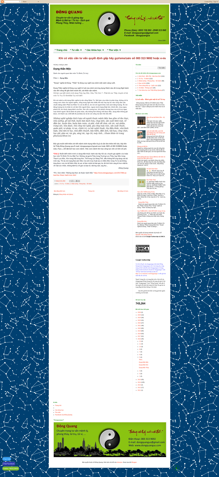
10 (140, 346)
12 (140, 341)
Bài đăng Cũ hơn (123, 191)
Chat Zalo (6, 459)
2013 (139, 385)
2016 (139, 339)
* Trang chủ (61, 50)
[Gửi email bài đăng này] (70, 181)
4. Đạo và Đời (141, 83)
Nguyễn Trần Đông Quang (144, 234)
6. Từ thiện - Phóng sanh (145, 88)
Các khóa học (59, 410)
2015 (139, 379)
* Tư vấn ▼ (76, 50)
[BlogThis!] (72, 181)
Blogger (134, 462)
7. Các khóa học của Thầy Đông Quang (149, 90)
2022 (139, 323)
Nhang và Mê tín (142, 146)
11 (140, 344)
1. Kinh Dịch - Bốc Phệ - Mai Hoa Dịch (149, 76)
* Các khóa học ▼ (94, 50)
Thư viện (58, 412)
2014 (139, 382)
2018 (139, 333)
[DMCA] (142, 252)
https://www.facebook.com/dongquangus (147, 273)
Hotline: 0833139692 (10, 468)
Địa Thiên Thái (151, 180)
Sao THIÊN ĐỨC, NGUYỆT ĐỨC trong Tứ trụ (151, 211)
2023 (139, 320)
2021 (139, 325)
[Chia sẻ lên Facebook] (77, 181)
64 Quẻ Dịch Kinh (152, 169)
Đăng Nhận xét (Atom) (66, 194)
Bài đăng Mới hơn (59, 191)
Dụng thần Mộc (143, 362)
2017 (139, 336)
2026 (139, 312)
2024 (139, 317)
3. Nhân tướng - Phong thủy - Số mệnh (81, 183)
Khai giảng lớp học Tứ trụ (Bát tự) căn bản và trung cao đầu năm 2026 (151, 157)
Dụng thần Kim (142, 221)
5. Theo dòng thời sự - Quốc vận (147, 85)
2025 (139, 315)
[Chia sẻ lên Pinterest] (79, 181)
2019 (139, 331)
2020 (139, 328)
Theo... (141, 359)
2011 (139, 390)
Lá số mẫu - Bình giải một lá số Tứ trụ (150, 99)
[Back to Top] (176, 468)
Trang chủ (91, 191)
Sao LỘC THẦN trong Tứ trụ (146, 192)
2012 (139, 387)
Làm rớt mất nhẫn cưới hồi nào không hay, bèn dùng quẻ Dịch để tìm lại (156, 132)
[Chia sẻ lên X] (74, 181)
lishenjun (120, 462)
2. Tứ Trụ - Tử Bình (64, 183)
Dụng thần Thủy (143, 202)
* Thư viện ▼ (114, 50)
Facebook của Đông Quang (63, 415)
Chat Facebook (9, 464)
